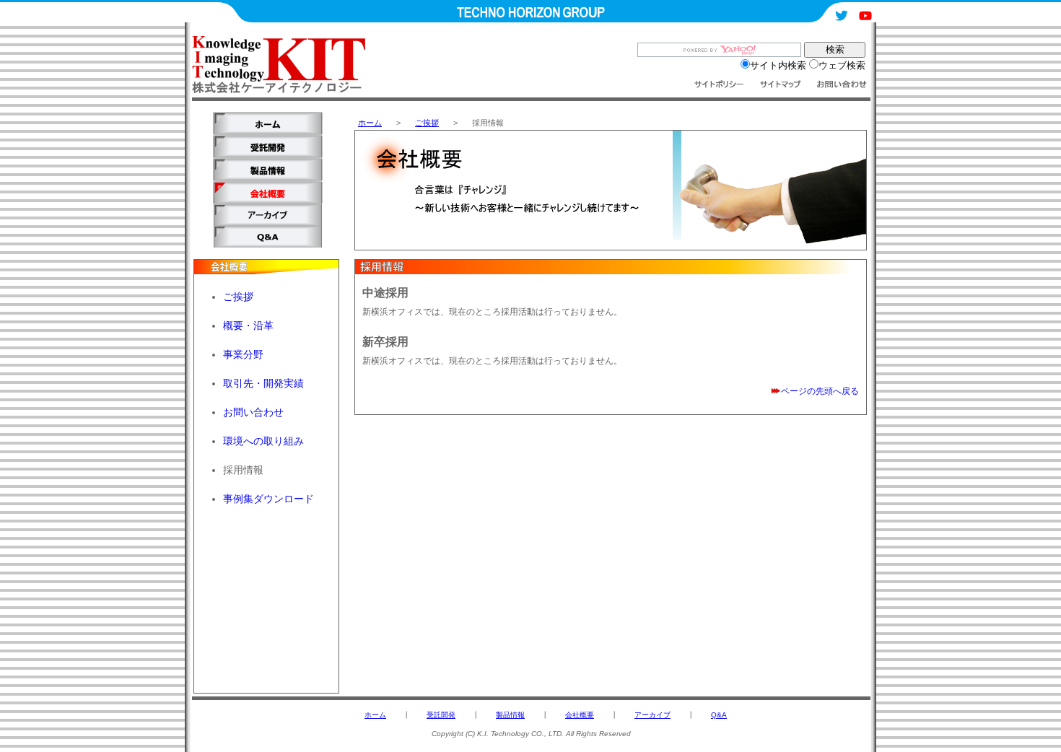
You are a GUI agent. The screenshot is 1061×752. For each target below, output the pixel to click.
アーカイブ (652, 715)
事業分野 (243, 354)
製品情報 (510, 715)
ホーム (370, 122)
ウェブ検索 (841, 65)
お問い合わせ (253, 412)
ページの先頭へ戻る (820, 391)
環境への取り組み (263, 441)
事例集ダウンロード (268, 498)
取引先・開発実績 (263, 383)
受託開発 (441, 715)
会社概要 (579, 715)
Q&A (719, 715)
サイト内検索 (778, 65)
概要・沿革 (248, 325)
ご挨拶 (427, 122)
